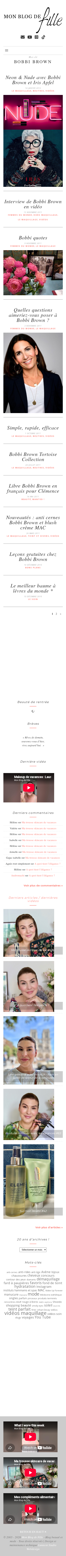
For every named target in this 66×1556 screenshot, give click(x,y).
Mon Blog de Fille (32, 1537)
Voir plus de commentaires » (43, 885)
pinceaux (32, 1298)
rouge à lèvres (30, 1301)
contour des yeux (16, 1279)
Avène (46, 1271)
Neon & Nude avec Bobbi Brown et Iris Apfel (33, 80)
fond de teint (52, 1282)
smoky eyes (37, 1305)
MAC (41, 1290)
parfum (23, 1298)
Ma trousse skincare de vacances (39, 822)
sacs (41, 1301)
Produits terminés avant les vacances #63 (33, 1133)
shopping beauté (18, 1305)
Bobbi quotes (33, 237)
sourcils (56, 1305)
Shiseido (57, 1301)
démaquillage (48, 1279)
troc (33, 1309)
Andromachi (17, 875)
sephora (48, 1302)
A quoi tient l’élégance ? (47, 863)
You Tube (43, 1317)
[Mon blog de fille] (33, 32)
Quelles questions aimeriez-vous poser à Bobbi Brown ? (33, 314)
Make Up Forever (54, 1290)
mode (33, 1293)
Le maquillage (21, 90)
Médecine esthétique (51, 1294)
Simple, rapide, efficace (33, 427)
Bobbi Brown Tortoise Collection (33, 456)
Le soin (33, 599)
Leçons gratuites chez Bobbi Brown (33, 556)
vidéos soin (54, 1313)
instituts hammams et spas (20, 1290)
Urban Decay (43, 1309)
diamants (31, 1279)
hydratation (25, 1286)
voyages (28, 1317)
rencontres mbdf (12, 1301)
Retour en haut (32, 1531)
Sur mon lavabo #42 (33, 1211)
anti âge (35, 1272)
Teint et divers (38, 536)
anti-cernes (12, 1272)
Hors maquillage (46, 215)
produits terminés (47, 1298)
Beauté (26, 499)
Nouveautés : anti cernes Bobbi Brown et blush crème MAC (33, 522)
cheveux (33, 1275)
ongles (13, 1298)
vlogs (18, 1317)
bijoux (55, 1272)
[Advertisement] (17, 658)
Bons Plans (33, 567)
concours (47, 1275)
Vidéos (50, 90)
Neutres (38, 90)
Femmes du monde (20, 215)
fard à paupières (16, 1282)
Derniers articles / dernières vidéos (33, 899)
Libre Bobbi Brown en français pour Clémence (33, 488)
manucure (11, 1294)
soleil (48, 1305)
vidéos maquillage (25, 1313)
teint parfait (19, 1309)
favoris (36, 1282)
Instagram (43, 1286)
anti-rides (24, 1272)
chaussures (19, 1275)
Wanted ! (38, 499)
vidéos (54, 1309)
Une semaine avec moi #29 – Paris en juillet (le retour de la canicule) (33, 1076)
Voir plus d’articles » (49, 1227)
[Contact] (22, 37)
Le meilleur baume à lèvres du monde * (33, 588)
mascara (23, 1295)
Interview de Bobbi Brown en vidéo (33, 204)
